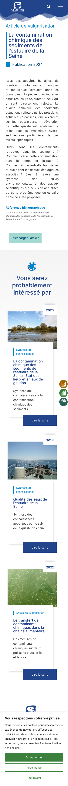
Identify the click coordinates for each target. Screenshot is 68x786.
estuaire (53, 192)
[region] (34, 749)
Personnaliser (34, 767)
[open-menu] (59, 7)
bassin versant (30, 121)
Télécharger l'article (25, 238)
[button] (48, 6)
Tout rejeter (34, 777)
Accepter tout (34, 757)
